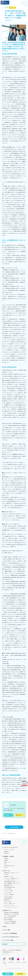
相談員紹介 (6, 851)
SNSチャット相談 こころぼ (9, 903)
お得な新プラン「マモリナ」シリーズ (11, 872)
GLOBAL (6, 867)
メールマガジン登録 (8, 940)
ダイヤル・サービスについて (10, 847)
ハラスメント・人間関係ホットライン (11, 878)
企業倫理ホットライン (8, 876)
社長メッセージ (7, 862)
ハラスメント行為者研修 (9, 894)
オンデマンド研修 (7, 901)
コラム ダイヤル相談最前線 (10, 933)
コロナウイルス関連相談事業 (10, 921)
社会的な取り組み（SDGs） (9, 865)
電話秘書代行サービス (8, 885)
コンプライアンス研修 (8, 891)
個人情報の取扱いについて (8, 952)
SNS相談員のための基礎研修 (10, 923)
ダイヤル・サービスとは (9, 849)
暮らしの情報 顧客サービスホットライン (12, 883)
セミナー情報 (6, 930)
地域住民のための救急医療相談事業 (11, 912)
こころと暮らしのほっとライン (10, 880)
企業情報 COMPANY (8, 856)
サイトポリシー (6, 954)
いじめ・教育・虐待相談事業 (10, 916)
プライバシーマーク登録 (4, 963)
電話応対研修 (7, 900)
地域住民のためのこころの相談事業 (11, 914)
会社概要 (6, 858)
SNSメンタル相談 (7, 889)
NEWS (5, 926)
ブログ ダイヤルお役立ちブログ (11, 937)
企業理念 (6, 860)
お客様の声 (6, 853)
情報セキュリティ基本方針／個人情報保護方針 (12, 950)
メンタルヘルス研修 (8, 896)
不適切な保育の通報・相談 (9, 887)
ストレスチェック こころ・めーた (11, 907)
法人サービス (6, 870)
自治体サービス (7, 910)
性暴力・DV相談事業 (8, 917)
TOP (3, 833)
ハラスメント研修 (7, 892)
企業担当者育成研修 (8, 898)
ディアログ (6, 874)
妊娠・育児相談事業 (8, 919)
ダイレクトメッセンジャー (9, 905)
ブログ (6, 833)
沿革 (5, 864)
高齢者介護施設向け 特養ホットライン (11, 881)
